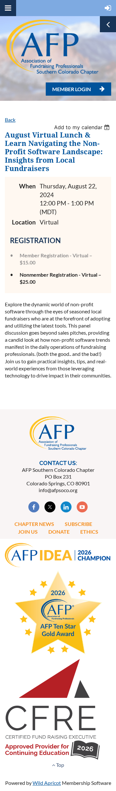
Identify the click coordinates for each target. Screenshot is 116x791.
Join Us (28, 532)
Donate (59, 532)
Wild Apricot (47, 783)
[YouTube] (82, 506)
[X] (49, 506)
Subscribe (78, 524)
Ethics (89, 532)
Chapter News (34, 524)
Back (10, 120)
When (27, 186)
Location (24, 222)
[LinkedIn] (66, 506)
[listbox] (82, 127)
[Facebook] (33, 506)
